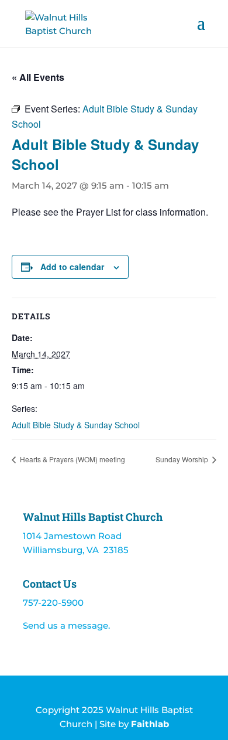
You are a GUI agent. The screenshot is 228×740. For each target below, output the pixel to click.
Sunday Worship (183, 459)
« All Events (38, 77)
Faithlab (150, 723)
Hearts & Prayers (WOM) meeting (71, 459)
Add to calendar (72, 266)
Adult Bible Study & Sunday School (76, 425)
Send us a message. (66, 625)
